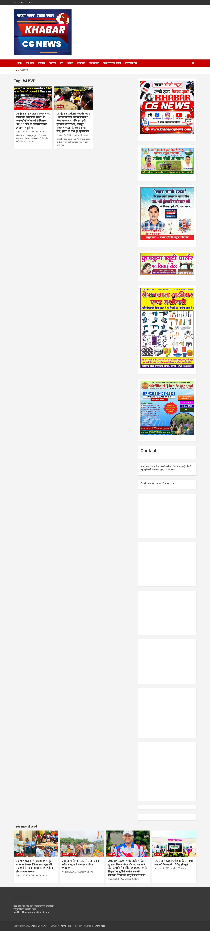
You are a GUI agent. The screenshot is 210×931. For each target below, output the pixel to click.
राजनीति (52, 63)
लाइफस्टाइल (94, 63)
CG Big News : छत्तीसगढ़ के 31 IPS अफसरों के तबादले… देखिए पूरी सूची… (173, 862)
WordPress (100, 926)
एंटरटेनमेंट (81, 63)
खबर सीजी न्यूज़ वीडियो (112, 63)
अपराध (70, 63)
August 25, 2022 (64, 135)
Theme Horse (66, 926)
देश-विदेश (30, 63)
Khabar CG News (39, 131)
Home (19, 63)
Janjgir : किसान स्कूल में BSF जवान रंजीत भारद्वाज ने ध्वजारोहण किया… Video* (80, 864)
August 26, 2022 (23, 131)
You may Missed (26, 826)
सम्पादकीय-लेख (131, 63)
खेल (61, 63)
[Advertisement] (167, 516)
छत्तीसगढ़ (41, 63)
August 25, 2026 (23, 875)
